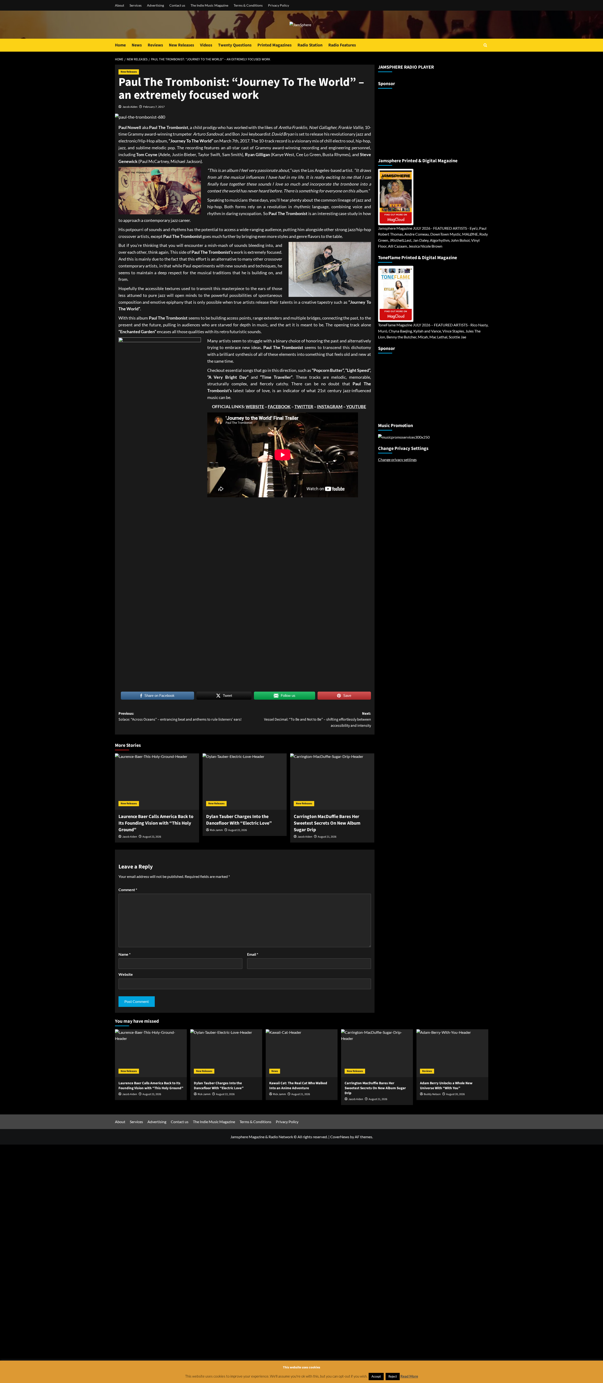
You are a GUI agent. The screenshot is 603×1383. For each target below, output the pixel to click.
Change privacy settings (397, 459)
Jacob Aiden (130, 106)
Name (124, 954)
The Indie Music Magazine (209, 5)
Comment (127, 889)
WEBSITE (255, 406)
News (137, 45)
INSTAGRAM (329, 406)
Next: (317, 719)
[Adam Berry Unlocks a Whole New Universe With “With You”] (452, 1053)
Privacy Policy (278, 5)
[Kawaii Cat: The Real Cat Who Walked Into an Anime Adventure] (302, 1053)
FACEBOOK (279, 406)
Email (252, 954)
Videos (206, 45)
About (119, 5)
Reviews (155, 45)
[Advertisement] (407, 121)
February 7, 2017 (154, 106)
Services (136, 5)
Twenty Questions (235, 45)
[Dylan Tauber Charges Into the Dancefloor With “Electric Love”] (245, 781)
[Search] (485, 45)
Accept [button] (376, 1376)
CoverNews (339, 1136)
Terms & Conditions (248, 5)
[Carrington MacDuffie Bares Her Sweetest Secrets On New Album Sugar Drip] (332, 781)
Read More (409, 1376)
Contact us (177, 5)
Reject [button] (392, 1376)
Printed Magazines (274, 45)
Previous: (180, 716)
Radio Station (309, 45)
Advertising (155, 5)
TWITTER (303, 406)
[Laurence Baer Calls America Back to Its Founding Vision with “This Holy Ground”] (157, 781)
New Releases (181, 45)
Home (120, 45)
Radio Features (342, 45)
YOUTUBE (356, 406)
